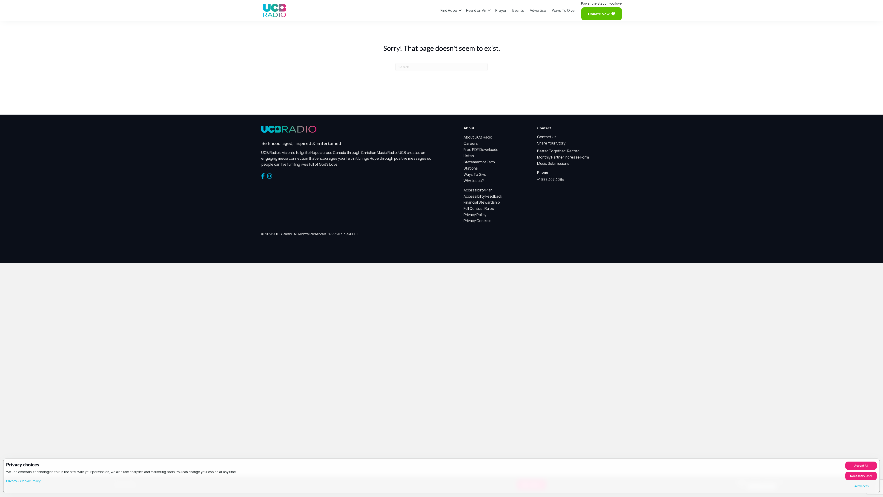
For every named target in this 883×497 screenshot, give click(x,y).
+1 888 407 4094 (550, 179)
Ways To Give (563, 10)
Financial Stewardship (482, 202)
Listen (469, 155)
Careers (471, 143)
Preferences (861, 486)
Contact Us (546, 136)
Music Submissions (553, 163)
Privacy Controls (477, 220)
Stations (471, 168)
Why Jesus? (474, 180)
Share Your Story (551, 143)
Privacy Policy (475, 214)
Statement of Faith (479, 162)
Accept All (861, 466)
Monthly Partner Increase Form (563, 157)
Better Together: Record (558, 150)
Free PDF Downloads (481, 149)
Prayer (501, 10)
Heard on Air (476, 10)
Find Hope (449, 10)
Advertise (538, 10)
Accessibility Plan (478, 190)
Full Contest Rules (479, 208)
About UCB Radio (478, 137)
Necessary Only (861, 476)
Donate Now (599, 14)
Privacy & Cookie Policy (23, 481)
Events (518, 10)
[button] (460, 10)
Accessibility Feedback (483, 196)
